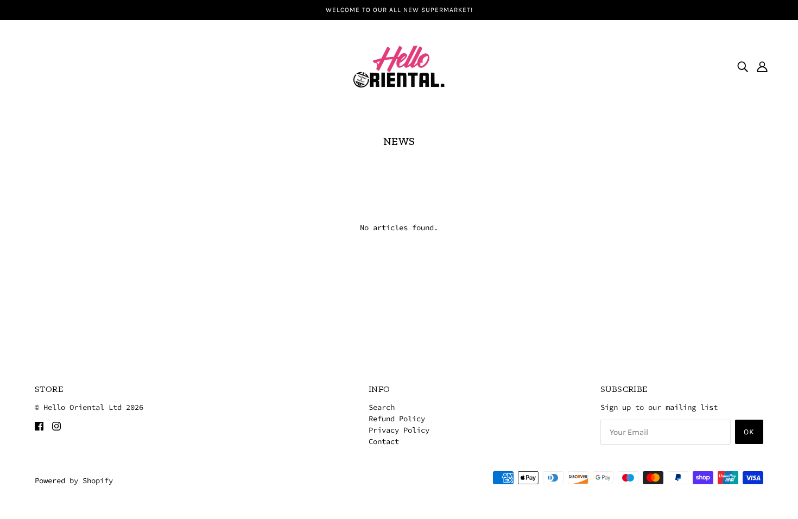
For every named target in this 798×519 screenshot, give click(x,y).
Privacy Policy (399, 430)
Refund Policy (397, 418)
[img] (742, 66)
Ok (749, 431)
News (399, 141)
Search (382, 407)
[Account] (762, 66)
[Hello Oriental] (399, 65)
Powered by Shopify (74, 480)
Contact (384, 441)
